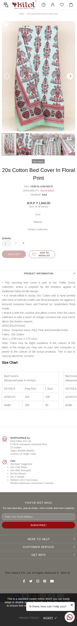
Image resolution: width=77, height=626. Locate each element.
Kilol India (24, 4)
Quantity (6, 238)
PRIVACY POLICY (29, 617)
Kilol (44, 194)
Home (21, 14)
